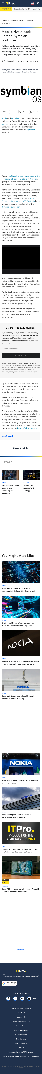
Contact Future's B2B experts (21, 1052)
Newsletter (36, 112)
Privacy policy (21, 1026)
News (37, 61)
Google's (15, 118)
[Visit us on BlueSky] (28, 998)
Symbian (31, 129)
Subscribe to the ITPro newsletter (27, 9)
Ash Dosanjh (9, 61)
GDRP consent (21, 1043)
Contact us (21, 1017)
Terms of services (29, 363)
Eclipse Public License (27, 428)
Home (4, 20)
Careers (21, 1048)
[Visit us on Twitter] (15, 998)
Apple (4, 118)
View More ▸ (21, 949)
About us (21, 1013)
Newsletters (21, 1039)
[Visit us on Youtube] (22, 998)
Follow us (24, 112)
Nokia (4, 124)
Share (7, 112)
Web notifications (21, 1030)
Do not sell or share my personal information (21, 1056)
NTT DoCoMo (29, 201)
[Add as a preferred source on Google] (9, 983)
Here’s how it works (28, 72)
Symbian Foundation (11, 207)
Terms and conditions (21, 1021)
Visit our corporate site (30, 976)
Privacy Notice (32, 365)
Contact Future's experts (21, 1008)
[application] (21, 258)
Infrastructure (17, 20)
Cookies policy (21, 1034)
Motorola (14, 201)
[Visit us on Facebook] (8, 998)
